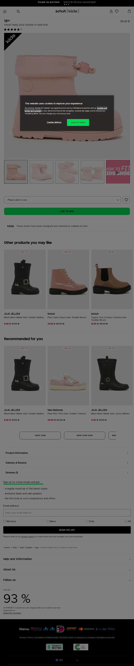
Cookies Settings (54, 122)
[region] (67, 113)
